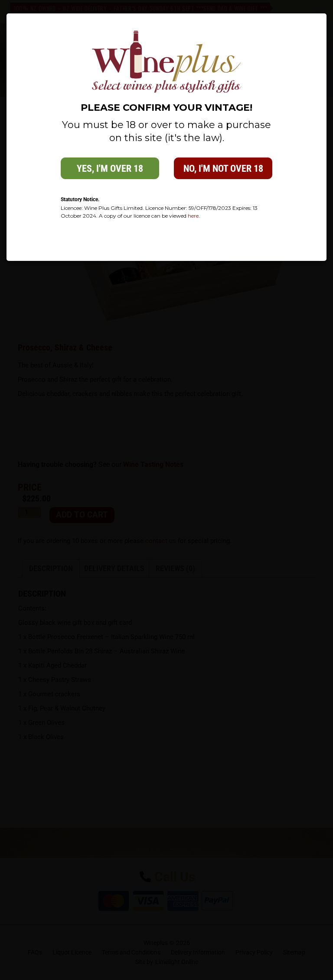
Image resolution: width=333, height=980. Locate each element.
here (193, 215)
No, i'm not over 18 (223, 168)
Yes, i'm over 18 (110, 168)
